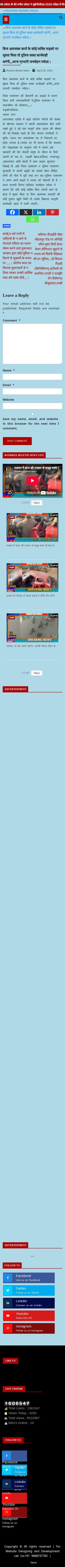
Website (8, 400)
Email (8, 385)
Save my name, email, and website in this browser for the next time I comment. (31, 423)
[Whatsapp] (32, 219)
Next (37, 502)
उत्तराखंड (7, 226)
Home (34, 1562)
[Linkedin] (39, 212)
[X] (26, 212)
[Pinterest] (52, 212)
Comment (11, 320)
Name (9, 370)
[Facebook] (12, 212)
